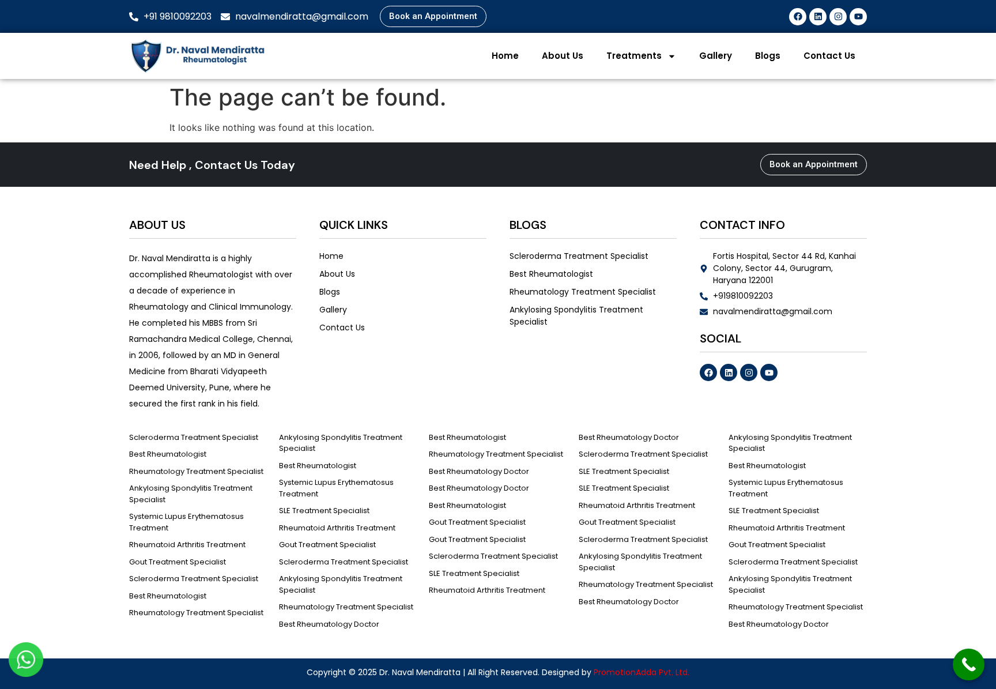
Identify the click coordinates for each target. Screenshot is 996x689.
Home (505, 56)
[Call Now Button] (968, 664)
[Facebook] (797, 16)
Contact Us (829, 56)
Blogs (767, 56)
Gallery (715, 56)
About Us (562, 56)
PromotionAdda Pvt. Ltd (641, 672)
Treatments (634, 56)
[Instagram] (838, 16)
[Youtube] (858, 16)
